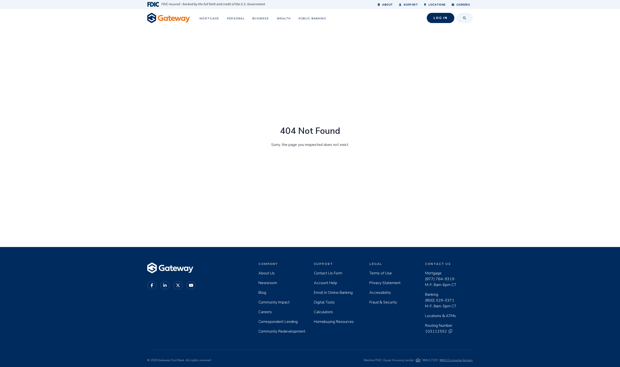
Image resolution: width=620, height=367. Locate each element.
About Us (266, 273)
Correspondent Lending (278, 321)
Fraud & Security (383, 302)
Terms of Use (380, 273)
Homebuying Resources (334, 321)
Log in (441, 18)
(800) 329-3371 (439, 300)
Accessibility (380, 292)
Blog (262, 292)
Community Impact (274, 302)
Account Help (325, 283)
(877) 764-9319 (439, 279)
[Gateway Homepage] (168, 18)
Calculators (323, 312)
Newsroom (267, 283)
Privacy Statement (385, 283)
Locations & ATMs (440, 316)
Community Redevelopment (281, 331)
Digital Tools (324, 302)
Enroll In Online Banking (333, 292)
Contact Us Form (328, 273)
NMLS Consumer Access (456, 360)
